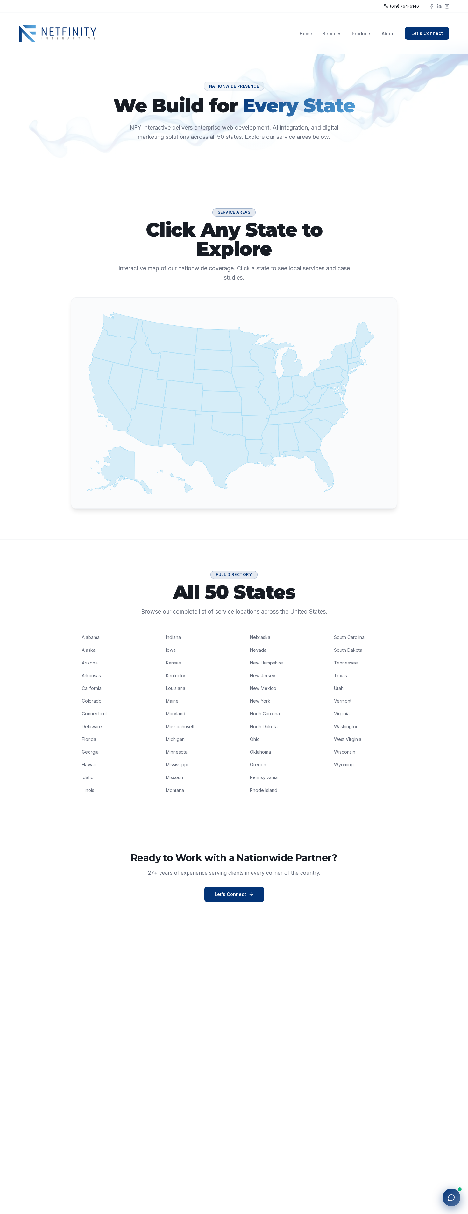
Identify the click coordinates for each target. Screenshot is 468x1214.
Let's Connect (427, 33)
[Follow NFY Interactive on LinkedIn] (439, 6)
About (388, 33)
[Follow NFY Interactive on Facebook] (431, 6)
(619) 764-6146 (404, 6)
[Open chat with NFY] (451, 1197)
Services (332, 33)
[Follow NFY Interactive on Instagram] (447, 6)
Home (306, 33)
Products (362, 33)
